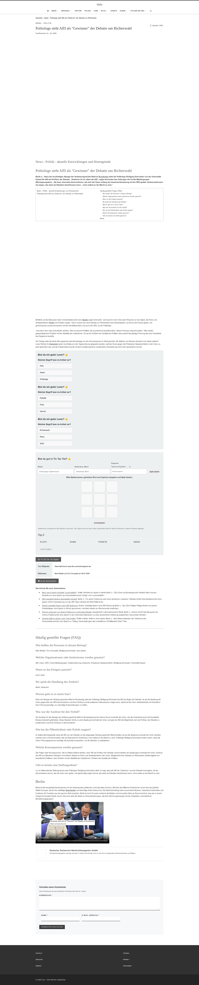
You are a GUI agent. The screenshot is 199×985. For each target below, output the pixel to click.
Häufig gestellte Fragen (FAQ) (111, 191)
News (46, 18)
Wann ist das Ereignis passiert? (113, 199)
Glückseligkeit (127, 966)
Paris (42, 405)
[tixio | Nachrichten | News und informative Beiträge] (99, 4)
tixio (43, 980)
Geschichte (71, 790)
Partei (51, 322)
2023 (42, 444)
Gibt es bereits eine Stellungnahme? (114, 216)
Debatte (43, 398)
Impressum (39, 953)
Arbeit (42, 373)
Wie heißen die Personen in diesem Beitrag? (117, 194)
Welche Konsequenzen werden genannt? (116, 213)
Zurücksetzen (99, 522)
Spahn (85, 320)
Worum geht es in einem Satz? (113, 205)
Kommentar (46, 895)
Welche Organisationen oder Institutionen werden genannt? (122, 196)
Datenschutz (39, 959)
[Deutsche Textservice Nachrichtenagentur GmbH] (41, 853)
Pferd (42, 437)
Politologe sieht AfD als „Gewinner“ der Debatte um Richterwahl (60, 193)
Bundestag (103, 176)
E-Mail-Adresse (91, 915)
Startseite (39, 18)
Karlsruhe (53, 344)
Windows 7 (126, 959)
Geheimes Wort (82, 467)
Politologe (44, 379)
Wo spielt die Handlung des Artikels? (115, 202)
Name (40, 467)
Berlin (102, 218)
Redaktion (38, 966)
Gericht (43, 411)
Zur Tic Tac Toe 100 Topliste (48, 559)
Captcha (115, 463)
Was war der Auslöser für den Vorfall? (115, 207)
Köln (42, 366)
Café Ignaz (126, 953)
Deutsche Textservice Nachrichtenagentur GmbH (74, 850)
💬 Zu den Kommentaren (47, 581)
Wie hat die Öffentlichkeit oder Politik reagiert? (118, 210)
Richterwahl (45, 430)
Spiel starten (154, 471)
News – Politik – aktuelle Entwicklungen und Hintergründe (58, 191)
